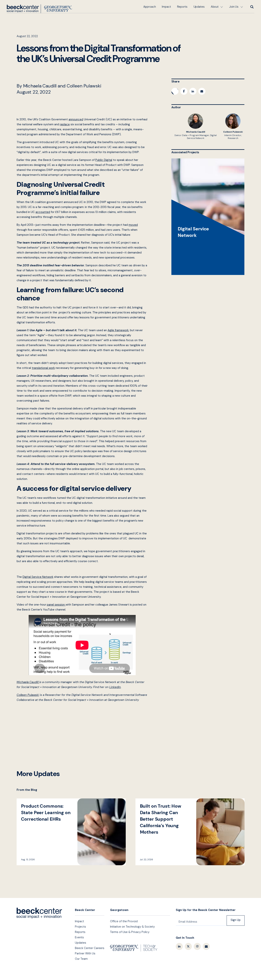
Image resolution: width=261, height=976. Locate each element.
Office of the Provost (124, 921)
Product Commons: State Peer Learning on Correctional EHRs (71, 831)
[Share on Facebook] (183, 91)
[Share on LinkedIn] (192, 91)
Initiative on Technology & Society (132, 927)
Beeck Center (39, 8)
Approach (149, 7)
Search (251, 6)
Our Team (81, 959)
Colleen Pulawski (233, 126)
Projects (80, 927)
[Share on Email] (201, 91)
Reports (182, 7)
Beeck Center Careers (89, 948)
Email (206, 946)
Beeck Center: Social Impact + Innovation (39, 913)
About (215, 7)
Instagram (197, 946)
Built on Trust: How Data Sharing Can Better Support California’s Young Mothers (190, 831)
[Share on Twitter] (174, 91)
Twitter (188, 946)
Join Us (233, 7)
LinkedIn (179, 946)
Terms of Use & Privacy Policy (129, 932)
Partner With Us (85, 953)
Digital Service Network (207, 216)
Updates (199, 7)
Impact (166, 7)
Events (79, 937)
